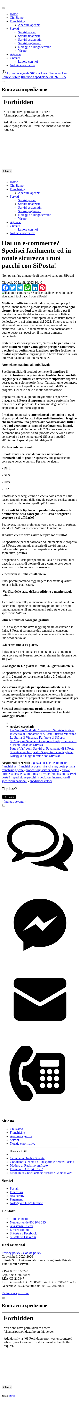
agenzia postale (41, 762)
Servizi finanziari (29, 36)
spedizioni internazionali (54, 777)
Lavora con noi (28, 61)
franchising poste (13, 770)
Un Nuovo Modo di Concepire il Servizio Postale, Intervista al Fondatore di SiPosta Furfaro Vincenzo (43, 732)
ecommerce (60, 762)
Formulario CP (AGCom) (26, 1169)
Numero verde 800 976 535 (28, 1222)
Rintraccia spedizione (35, 77)
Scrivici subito (11, 77)
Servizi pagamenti (29, 43)
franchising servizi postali (42, 770)
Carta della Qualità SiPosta (27, 1158)
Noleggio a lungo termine (34, 47)
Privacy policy (11, 1253)
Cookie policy (32, 1253)
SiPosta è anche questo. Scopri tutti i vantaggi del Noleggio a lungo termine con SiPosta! (41, 754)
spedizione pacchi (24, 777)
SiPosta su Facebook (23, 1233)
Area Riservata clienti (54, 73)
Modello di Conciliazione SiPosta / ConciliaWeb (41, 1173)
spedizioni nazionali (14, 781)
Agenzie (15, 54)
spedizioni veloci (41, 781)
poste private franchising (49, 773)
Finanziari (16, 1192)
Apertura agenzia (29, 25)
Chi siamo (16, 1129)
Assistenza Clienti (21, 1226)
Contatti (15, 58)
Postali (14, 1188)
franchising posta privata (59, 766)
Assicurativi (17, 1195)
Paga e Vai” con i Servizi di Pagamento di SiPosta (42, 748)
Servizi (14, 28)
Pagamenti (16, 1199)
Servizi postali (27, 32)
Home (14, 14)
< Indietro (8, 801)
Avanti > (20, 801)
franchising (9, 766)
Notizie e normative (22, 65)
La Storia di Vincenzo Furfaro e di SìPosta (37, 737)
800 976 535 (57, 77)
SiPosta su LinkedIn (23, 1237)
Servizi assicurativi (30, 39)
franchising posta (30, 766)
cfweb (12, 1395)
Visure (22, 50)
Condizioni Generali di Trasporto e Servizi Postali (42, 1162)
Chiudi (7, 171)
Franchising (17, 21)
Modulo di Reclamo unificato (29, 1165)
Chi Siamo (17, 17)
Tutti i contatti (19, 1218)
